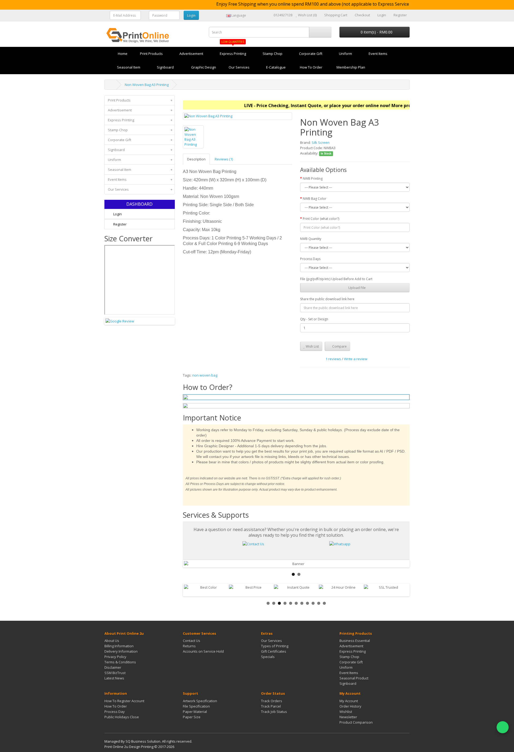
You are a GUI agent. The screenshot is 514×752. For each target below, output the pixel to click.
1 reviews (333, 358)
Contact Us (191, 640)
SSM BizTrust (115, 672)
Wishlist (345, 711)
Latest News (114, 678)
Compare (339, 346)
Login (117, 214)
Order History (350, 706)
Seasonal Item (140, 169)
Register (119, 224)
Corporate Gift (140, 139)
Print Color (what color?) (321, 218)
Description (196, 159)
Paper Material (195, 711)
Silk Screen (321, 142)
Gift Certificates (273, 651)
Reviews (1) (224, 159)
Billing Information (119, 646)
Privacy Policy (115, 656)
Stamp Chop (140, 129)
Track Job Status (274, 711)
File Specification (196, 706)
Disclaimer (112, 667)
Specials (268, 656)
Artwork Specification (200, 700)
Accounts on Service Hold (203, 651)
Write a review (355, 358)
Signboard (140, 149)
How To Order (115, 706)
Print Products (140, 100)
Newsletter (348, 717)
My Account (348, 700)
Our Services (140, 189)
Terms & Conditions (120, 662)
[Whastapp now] (339, 543)
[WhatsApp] (503, 727)
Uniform (140, 159)
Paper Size (192, 717)
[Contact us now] (253, 543)
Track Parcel (271, 706)
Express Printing (140, 120)
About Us (111, 640)
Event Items (140, 179)
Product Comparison (356, 722)
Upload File (356, 287)
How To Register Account (124, 700)
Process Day (114, 711)
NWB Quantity (310, 238)
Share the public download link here (327, 299)
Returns (189, 646)
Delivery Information (121, 651)
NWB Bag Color (314, 198)
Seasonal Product (353, 678)
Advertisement (140, 110)
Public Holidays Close (121, 717)
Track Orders (271, 700)
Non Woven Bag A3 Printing (147, 84)
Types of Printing (274, 646)
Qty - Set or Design (314, 319)
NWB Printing (313, 178)
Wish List (312, 346)
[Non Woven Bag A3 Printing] (237, 116)
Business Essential (354, 640)
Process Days (310, 259)
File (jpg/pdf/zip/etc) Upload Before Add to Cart (336, 279)
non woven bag (204, 375)
